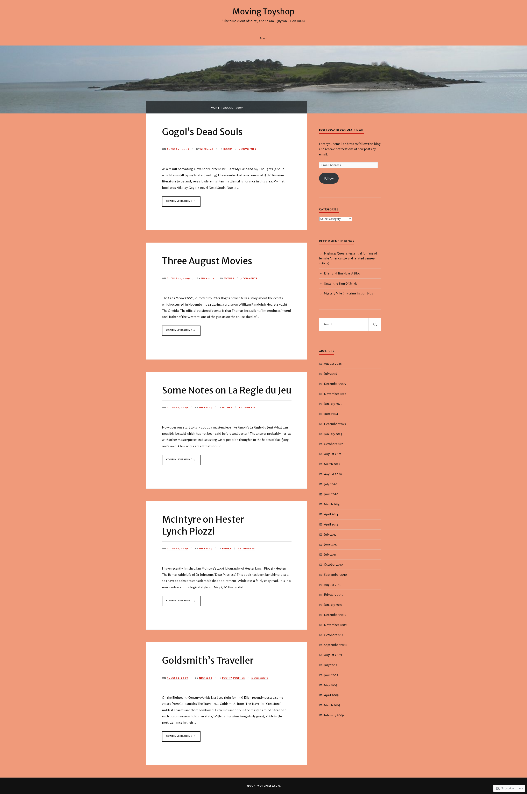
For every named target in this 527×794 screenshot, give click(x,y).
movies (229, 278)
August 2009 (333, 655)
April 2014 (331, 514)
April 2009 (331, 695)
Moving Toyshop (263, 11)
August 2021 (332, 454)
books (228, 149)
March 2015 (332, 504)
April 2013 (331, 524)
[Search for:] (350, 324)
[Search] (374, 324)
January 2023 (333, 434)
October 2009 (333, 635)
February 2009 (334, 715)
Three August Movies (207, 261)
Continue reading (177, 203)
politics (239, 678)
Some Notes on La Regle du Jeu (226, 390)
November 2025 (335, 394)
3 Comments (248, 278)
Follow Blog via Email (341, 130)
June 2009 (331, 675)
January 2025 (333, 403)
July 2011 (330, 554)
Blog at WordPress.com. (263, 786)
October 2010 (333, 564)
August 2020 (333, 474)
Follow (328, 178)
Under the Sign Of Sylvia (340, 283)
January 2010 (333, 604)
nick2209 (206, 149)
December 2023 (335, 424)
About (263, 38)
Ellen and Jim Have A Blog (342, 273)
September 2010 (335, 574)
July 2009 (330, 665)
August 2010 (333, 584)
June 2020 (331, 494)
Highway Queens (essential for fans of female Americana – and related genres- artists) (348, 258)
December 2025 (335, 383)
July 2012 (330, 534)
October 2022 (333, 444)
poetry (227, 678)
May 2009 (330, 685)
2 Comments (247, 149)
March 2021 (332, 464)
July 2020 (330, 484)
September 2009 (335, 645)
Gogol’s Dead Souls (202, 132)
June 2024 (331, 414)
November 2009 (335, 625)
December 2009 (335, 615)
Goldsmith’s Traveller (207, 660)
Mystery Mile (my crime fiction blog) (349, 293)
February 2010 (333, 594)
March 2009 (332, 705)
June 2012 (331, 544)
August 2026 (333, 363)
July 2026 (330, 373)
